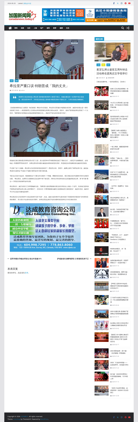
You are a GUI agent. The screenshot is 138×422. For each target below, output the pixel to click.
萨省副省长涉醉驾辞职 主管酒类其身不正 (73, 258)
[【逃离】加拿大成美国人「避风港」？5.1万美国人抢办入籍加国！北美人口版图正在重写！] (102, 135)
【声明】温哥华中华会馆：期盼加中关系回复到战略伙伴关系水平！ (119, 286)
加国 (22, 28)
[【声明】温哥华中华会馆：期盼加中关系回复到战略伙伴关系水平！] (102, 287)
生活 (67, 28)
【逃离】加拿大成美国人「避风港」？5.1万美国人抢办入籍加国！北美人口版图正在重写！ (119, 133)
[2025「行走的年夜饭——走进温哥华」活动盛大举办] (102, 365)
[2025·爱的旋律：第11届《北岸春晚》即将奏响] (102, 353)
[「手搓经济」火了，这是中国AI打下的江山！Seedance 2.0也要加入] (102, 238)
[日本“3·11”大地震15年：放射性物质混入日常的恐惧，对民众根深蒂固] (102, 176)
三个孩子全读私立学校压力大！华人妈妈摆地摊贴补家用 (119, 300)
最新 (103, 65)
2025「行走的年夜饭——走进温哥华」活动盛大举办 (119, 363)
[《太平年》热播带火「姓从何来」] (102, 189)
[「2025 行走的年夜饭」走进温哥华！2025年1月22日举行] (102, 392)
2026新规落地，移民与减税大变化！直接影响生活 (118, 273)
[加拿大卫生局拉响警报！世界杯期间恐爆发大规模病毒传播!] (102, 92)
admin (23, 90)
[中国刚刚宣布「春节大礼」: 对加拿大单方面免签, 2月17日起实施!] (102, 224)
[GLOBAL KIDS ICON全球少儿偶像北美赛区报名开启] (102, 326)
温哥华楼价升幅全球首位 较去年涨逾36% (26, 258)
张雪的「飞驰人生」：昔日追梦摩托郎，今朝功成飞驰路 (119, 160)
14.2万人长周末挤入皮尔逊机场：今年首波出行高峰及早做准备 (119, 105)
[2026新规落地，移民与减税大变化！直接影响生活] (102, 274)
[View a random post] (127, 28)
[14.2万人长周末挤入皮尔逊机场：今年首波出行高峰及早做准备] (102, 106)
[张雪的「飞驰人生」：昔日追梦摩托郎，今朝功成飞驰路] (102, 162)
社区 (28, 28)
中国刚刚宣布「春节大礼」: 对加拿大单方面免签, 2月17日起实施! (119, 223)
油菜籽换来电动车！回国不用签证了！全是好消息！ (119, 261)
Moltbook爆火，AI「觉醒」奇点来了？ (118, 250)
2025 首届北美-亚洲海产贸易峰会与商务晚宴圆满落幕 (119, 312)
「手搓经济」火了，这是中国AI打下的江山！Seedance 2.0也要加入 (119, 237)
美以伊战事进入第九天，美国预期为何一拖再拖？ (119, 199)
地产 (41, 28)
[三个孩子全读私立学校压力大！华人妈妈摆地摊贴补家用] (102, 301)
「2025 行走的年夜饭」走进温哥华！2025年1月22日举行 (119, 390)
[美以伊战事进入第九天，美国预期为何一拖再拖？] (102, 200)
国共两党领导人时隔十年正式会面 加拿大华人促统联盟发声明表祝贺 (119, 118)
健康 (61, 28)
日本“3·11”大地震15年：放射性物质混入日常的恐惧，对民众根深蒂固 (119, 174)
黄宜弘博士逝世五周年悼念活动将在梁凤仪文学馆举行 (112, 71)
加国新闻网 (111, 78)
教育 (54, 28)
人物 (35, 28)
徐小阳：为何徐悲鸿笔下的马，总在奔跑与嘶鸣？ (119, 210)
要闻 (15, 28)
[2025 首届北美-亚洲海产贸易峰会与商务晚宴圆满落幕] (102, 314)
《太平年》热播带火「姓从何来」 (119, 187)
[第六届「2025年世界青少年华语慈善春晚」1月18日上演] (102, 378)
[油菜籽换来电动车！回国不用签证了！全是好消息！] (102, 263)
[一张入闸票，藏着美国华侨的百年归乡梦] (102, 149)
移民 (48, 28)
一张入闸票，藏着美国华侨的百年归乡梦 (119, 148)
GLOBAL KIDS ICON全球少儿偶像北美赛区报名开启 (119, 324)
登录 (26, 273)
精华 (12, 81)
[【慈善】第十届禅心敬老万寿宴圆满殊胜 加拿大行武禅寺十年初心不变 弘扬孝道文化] (102, 339)
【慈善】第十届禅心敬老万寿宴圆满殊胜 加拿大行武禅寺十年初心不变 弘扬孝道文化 (119, 338)
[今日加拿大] (10, 28)
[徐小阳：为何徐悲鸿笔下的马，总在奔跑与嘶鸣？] (102, 212)
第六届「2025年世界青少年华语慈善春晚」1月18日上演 (119, 376)
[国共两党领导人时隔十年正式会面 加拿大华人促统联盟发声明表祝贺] (102, 120)
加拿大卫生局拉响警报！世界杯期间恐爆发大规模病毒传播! (119, 91)
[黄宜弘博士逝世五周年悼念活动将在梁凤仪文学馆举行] (112, 52)
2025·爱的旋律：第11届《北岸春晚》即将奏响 (118, 352)
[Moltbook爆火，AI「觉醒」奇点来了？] (102, 251)
